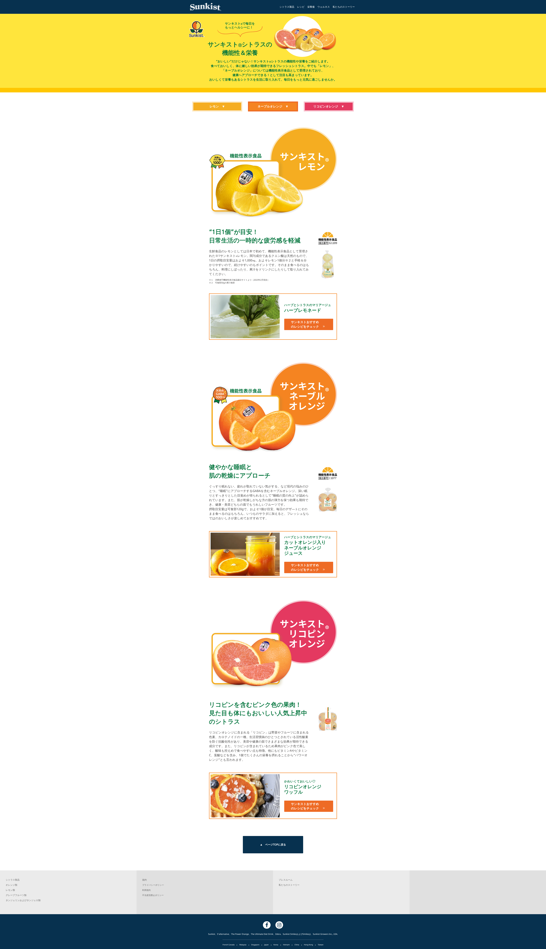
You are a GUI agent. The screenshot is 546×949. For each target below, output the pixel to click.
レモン (214, 106)
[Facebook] (266, 925)
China (296, 944)
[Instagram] (279, 925)
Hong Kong (308, 944)
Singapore (255, 944)
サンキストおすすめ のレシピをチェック (305, 324)
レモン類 (10, 890)
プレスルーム (286, 879)
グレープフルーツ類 (16, 895)
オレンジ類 (11, 884)
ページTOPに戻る (275, 844)
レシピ (300, 6)
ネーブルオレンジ (270, 106)
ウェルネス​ (324, 6)
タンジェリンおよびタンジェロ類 (23, 900)
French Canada (228, 944)
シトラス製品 (287, 6)
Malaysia (242, 944)
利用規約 (146, 890)
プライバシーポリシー (153, 885)
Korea (276, 944)
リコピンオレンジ (325, 106)
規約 (144, 879)
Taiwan (320, 944)
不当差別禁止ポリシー (153, 895)
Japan (266, 944)
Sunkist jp (209, 7)
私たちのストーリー (344, 6)
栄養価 (311, 6)
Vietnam (286, 944)
